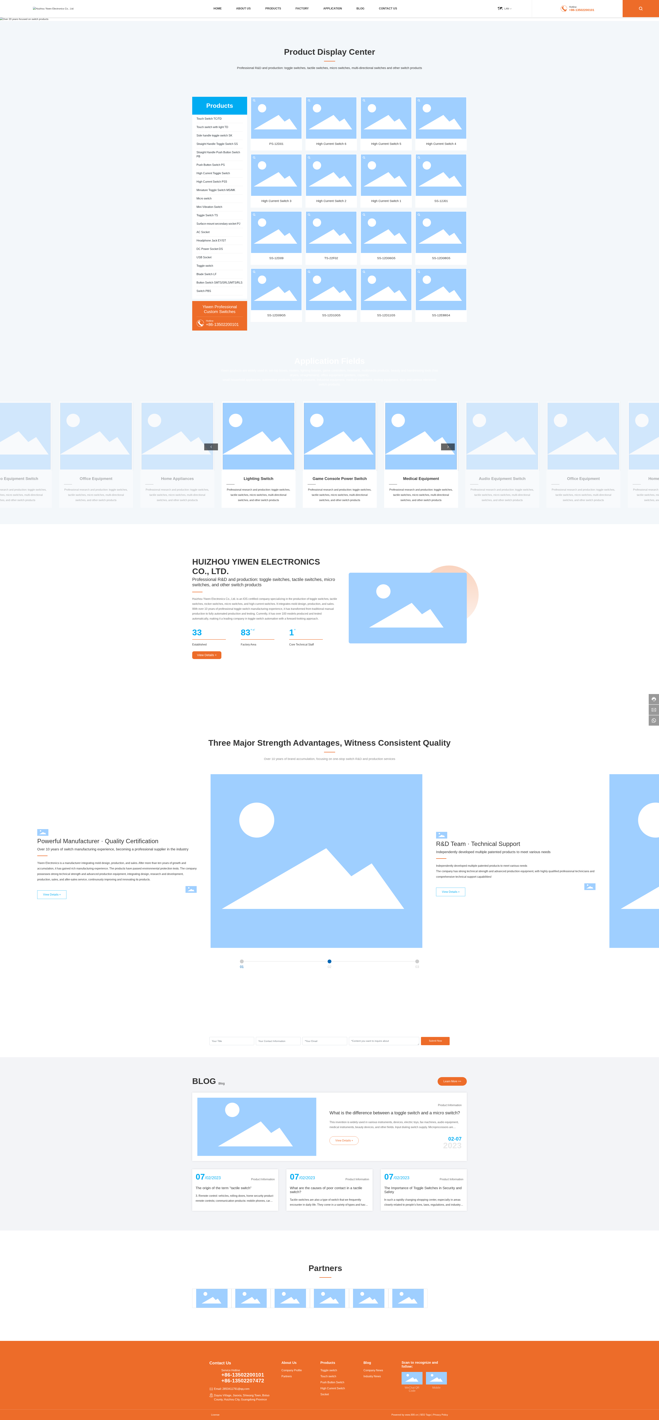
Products (327, 1363)
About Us (289, 1363)
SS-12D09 (276, 258)
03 (417, 967)
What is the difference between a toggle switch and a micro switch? (395, 1112)
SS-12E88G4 (441, 315)
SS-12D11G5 (386, 315)
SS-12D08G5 (441, 258)
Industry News (372, 1376)
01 (242, 967)
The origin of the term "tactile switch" (223, 1188)
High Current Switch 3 (276, 201)
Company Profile (291, 1370)
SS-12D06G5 (386, 258)
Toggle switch (328, 1370)
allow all (344, 1411)
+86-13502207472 (242, 1380)
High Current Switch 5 (386, 144)
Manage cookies (315, 1411)
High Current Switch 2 (331, 201)
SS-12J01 (441, 201)
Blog (221, 1083)
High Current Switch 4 (441, 144)
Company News (373, 1370)
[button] (211, 446)
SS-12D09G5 (276, 315)
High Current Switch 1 (386, 201)
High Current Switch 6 (331, 144)
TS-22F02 (331, 258)
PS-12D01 (276, 144)
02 (329, 967)
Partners (286, 1376)
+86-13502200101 (581, 10)
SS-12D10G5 (331, 315)
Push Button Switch (332, 1382)
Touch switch (328, 1376)
